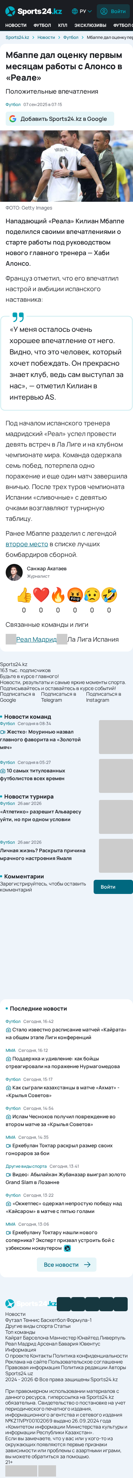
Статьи (62, 1326)
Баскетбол (53, 1320)
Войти (118, 11)
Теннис (31, 1320)
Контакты (41, 1355)
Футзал (13, 1320)
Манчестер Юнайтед (74, 1337)
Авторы (117, 1367)
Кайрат (13, 1337)
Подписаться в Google (17, 697)
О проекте (17, 1355)
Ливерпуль (112, 1337)
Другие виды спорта (29, 1326)
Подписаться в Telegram (58, 697)
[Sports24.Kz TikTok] (106, 1304)
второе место (27, 544)
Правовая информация (32, 1367)
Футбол (42, 25)
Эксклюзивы (90, 25)
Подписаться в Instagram (103, 697)
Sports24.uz (19, 1373)
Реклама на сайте (26, 1361)
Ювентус (89, 1343)
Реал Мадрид (20, 1343)
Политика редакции (84, 1367)
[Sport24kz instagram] (120, 1304)
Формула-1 (79, 1320)
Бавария (68, 1343)
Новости (16, 25)
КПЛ (62, 25)
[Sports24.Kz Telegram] (78, 1304)
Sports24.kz (17, 37)
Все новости (61, 1264)
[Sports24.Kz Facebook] (64, 1304)
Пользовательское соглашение (85, 1361)
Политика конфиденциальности (90, 1355)
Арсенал (47, 1343)
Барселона (36, 1337)
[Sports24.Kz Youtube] (92, 1304)
